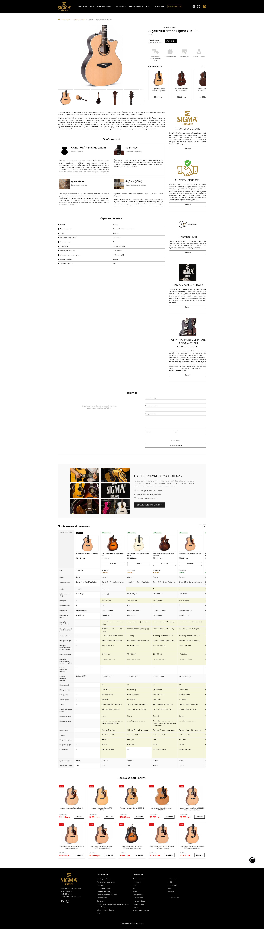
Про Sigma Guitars (104, 879)
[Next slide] (205, 66)
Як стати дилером (103, 891)
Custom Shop (120, 6)
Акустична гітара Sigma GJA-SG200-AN (162, 809)
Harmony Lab (174, 6)
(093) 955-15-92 (155, 494)
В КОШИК (113, 564)
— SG (170, 882)
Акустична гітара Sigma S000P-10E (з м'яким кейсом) (192, 847)
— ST (170, 888)
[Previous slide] (202, 66)
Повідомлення (150, 414)
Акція (61, 786)
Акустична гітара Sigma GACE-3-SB (113, 554)
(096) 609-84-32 (143, 494)
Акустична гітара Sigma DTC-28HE (102, 809)
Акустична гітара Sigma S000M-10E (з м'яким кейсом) (192, 809)
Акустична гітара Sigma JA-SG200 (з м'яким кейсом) (132, 847)
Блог (148, 6)
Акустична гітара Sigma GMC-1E (190, 553)
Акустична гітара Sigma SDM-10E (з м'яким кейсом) (72, 847)
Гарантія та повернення (106, 882)
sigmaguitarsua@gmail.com (147, 498)
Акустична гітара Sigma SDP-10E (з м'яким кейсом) (162, 847)
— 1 (134, 888)
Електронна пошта (151, 406)
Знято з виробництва (141, 910)
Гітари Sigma (65, 20)
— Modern (137, 882)
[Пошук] (204, 6)
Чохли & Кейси (136, 6)
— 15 (134, 885)
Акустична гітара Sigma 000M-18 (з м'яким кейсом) (158, 90)
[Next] (204, 526)
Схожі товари (155, 66)
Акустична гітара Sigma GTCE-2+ (87, 553)
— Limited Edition (139, 901)
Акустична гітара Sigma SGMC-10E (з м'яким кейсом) (101, 847)
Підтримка (159, 6)
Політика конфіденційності (107, 895)
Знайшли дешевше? (155, 42)
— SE (135, 891)
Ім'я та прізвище (151, 398)
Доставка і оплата (103, 888)
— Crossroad (172, 885)
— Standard (172, 879)
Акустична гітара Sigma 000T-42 (132, 808)
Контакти (100, 885)
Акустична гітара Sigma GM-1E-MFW (138, 554)
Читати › (188, 148)
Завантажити (102, 901)
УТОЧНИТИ (170, 41)
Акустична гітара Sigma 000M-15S (204, 89)
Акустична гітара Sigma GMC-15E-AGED (163, 554)
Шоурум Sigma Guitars (105, 910)
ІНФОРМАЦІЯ (102, 874)
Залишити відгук (170, 27)
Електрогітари (104, 6)
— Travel (171, 891)
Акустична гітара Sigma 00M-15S (181, 89)
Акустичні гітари (86, 6)
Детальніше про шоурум (149, 505)
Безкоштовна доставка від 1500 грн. (155, 58)
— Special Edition (174, 898)
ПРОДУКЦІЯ (138, 874)
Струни (135, 907)
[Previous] (200, 526)
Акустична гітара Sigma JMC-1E (71, 808)
